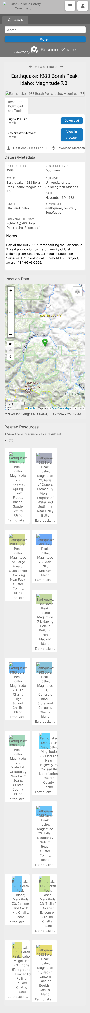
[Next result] (61, 66)
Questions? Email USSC (29, 148)
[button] (45, 342)
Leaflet (32, 408)
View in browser (72, 134)
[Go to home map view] (10, 344)
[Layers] (77, 291)
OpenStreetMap (61, 408)
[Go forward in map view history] (10, 350)
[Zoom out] (11, 334)
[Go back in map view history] (10, 357)
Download (71, 120)
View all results (46, 67)
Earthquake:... (18, 520)
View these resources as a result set (33, 434)
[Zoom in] (11, 290)
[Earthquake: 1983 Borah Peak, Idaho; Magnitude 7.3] (45, 93)
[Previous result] (30, 66)
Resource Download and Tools (15, 106)
